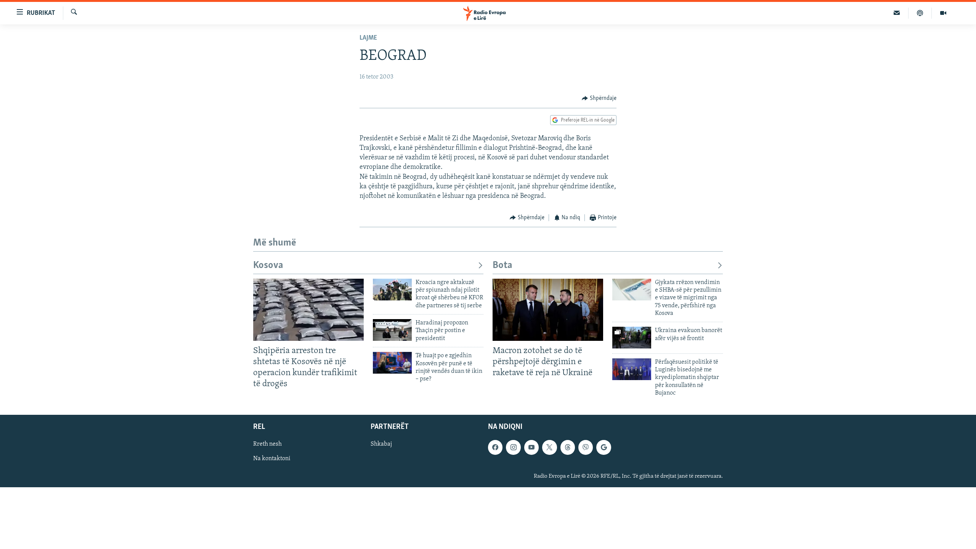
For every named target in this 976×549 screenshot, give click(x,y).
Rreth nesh (267, 444)
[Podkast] (920, 13)
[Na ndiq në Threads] (567, 447)
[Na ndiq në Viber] (585, 447)
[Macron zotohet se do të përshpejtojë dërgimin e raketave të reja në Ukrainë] (548, 310)
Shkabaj (381, 444)
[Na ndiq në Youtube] (531, 447)
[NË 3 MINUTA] (897, 13)
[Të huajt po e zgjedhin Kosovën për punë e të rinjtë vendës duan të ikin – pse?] (392, 363)
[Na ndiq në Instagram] (513, 447)
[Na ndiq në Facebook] (495, 447)
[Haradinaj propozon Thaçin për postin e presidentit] (392, 330)
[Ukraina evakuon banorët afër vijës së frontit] (631, 337)
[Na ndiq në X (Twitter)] (549, 447)
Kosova (268, 265)
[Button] (599, 98)
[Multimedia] (943, 13)
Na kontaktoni (272, 459)
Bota (502, 265)
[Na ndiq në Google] (603, 447)
